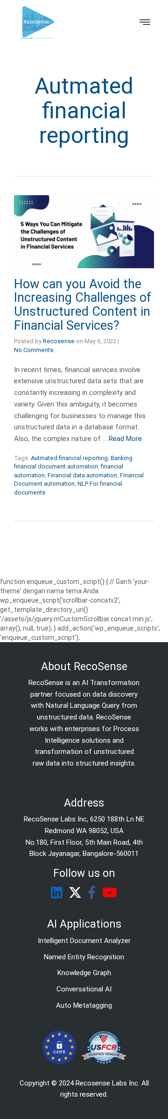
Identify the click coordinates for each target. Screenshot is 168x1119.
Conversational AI (84, 989)
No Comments (33, 349)
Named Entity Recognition (84, 957)
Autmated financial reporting (69, 457)
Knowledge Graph (84, 973)
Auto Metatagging (84, 1005)
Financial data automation (82, 475)
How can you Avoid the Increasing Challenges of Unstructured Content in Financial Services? (82, 305)
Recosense (59, 341)
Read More (125, 438)
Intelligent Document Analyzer (84, 940)
